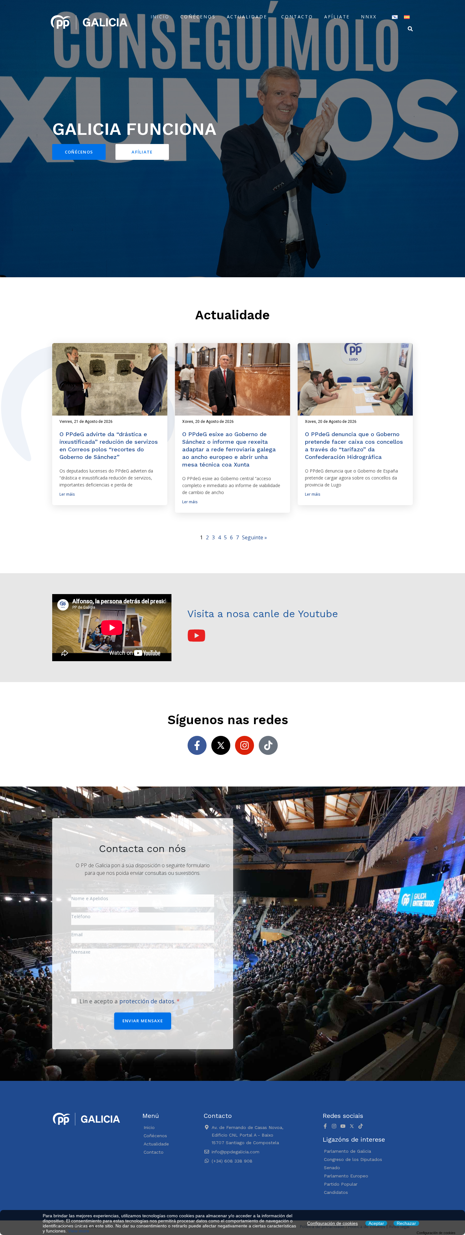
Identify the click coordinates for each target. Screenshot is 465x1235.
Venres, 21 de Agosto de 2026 (86, 421)
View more (78, 1230)
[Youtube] (342, 1126)
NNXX (368, 17)
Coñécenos (197, 17)
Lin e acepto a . (128, 1001)
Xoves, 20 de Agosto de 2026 (208, 421)
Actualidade (247, 17)
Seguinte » (254, 537)
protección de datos (146, 1001)
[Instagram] (244, 745)
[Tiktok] (268, 745)
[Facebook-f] (197, 745)
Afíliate (337, 17)
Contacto (297, 17)
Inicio (160, 17)
